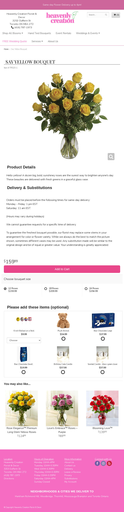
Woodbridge (46, 496)
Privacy (68, 475)
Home (6, 49)
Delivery (68, 468)
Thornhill (58, 496)
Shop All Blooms (11, 33)
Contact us (69, 465)
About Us (53, 41)
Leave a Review (72, 472)
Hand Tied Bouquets (39, 33)
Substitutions (71, 478)
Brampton (82, 496)
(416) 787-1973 (23, 27)
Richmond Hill (32, 496)
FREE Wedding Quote (14, 41)
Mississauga (70, 496)
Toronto (96, 496)
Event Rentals (63, 33)
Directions (9, 478)
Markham (19, 496)
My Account (70, 481)
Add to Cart (62, 269)
